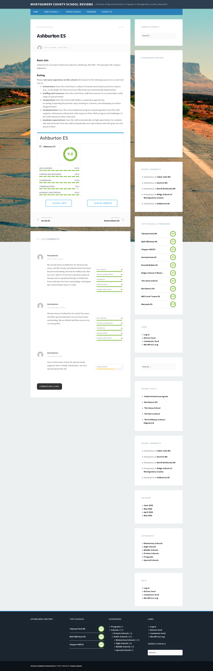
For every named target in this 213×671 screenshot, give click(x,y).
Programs (91, 12)
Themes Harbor (76, 666)
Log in (147, 334)
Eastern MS (162, 182)
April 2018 (148, 512)
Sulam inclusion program (156, 396)
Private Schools (73, 12)
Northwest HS (148, 288)
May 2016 (148, 515)
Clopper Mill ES (148, 249)
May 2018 (148, 508)
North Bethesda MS (166, 188)
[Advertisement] (158, 107)
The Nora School (152, 413)
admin (53, 48)
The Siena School (149, 280)
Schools (115, 630)
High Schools (150, 546)
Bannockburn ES (112, 219)
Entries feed (149, 338)
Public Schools (51, 12)
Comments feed (151, 341)
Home (35, 12)
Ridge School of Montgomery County (152, 273)
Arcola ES (47, 219)
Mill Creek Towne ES (150, 296)
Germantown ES (148, 257)
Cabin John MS (164, 177)
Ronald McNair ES (149, 265)
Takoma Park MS (149, 233)
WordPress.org (151, 344)
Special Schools (151, 560)
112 (123, 27)
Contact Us (107, 12)
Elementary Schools (46, 27)
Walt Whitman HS (149, 241)
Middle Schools (151, 550)
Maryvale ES (146, 304)
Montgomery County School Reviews (61, 4)
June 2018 (148, 505)
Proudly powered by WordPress (43, 666)
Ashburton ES (163, 203)
